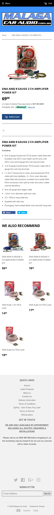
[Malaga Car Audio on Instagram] (38, 480)
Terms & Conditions (27, 403)
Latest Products (27, 389)
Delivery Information (27, 400)
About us (27, 392)
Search (27, 385)
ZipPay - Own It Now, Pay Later (27, 407)
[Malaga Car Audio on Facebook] (23, 480)
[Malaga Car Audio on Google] (30, 480)
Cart (50, 3)
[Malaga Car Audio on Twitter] (16, 480)
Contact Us (27, 396)
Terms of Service (27, 411)
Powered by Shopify (37, 506)
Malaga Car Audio (20, 506)
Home (4, 35)
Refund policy (27, 414)
